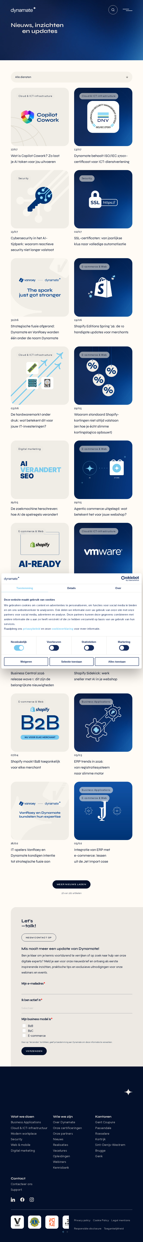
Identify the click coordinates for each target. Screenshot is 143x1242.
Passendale (103, 1128)
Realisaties (60, 1145)
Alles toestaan (117, 661)
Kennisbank (61, 1167)
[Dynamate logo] (23, 10)
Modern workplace (24, 1134)
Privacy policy (82, 1220)
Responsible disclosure (87, 1228)
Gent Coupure (105, 1122)
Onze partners (63, 1134)
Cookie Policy (101, 1220)
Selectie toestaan (71, 661)
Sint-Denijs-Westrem (110, 1145)
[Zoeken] (113, 9)
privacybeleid (31, 628)
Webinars (59, 1162)
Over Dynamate (64, 1122)
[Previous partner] (63, 1232)
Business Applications (26, 1122)
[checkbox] (76, 1030)
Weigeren (26, 661)
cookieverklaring (62, 628)
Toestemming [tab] (24, 587)
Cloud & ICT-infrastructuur (29, 1128)
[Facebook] (22, 1200)
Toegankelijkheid (114, 1228)
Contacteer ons (22, 1184)
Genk (99, 1156)
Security (16, 1139)
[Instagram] (32, 1200)
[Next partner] (67, 1232)
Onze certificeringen (67, 1128)
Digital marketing (23, 1150)
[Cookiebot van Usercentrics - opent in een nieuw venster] (123, 578)
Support (16, 1190)
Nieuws (58, 1139)
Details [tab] (71, 587)
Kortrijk (100, 1139)
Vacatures (60, 1150)
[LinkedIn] (13, 1200)
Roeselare (102, 1134)
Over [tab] (118, 587)
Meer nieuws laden (71, 884)
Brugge (100, 1150)
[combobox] (15, 77)
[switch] (54, 648)
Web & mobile (21, 1145)
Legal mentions (120, 1220)
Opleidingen (61, 1156)
